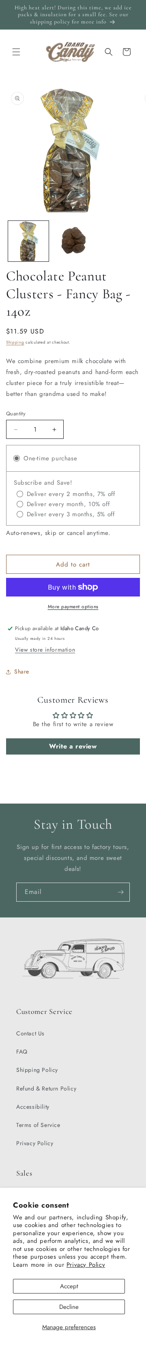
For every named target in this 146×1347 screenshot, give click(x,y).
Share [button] (21, 671)
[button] (16, 52)
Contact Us (30, 1033)
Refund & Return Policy (46, 1088)
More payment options (73, 606)
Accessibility (32, 1107)
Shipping (15, 342)
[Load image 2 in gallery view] (73, 241)
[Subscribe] (120, 892)
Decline (69, 1306)
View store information (45, 650)
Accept (69, 1286)
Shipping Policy (37, 1070)
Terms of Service (38, 1125)
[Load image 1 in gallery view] (28, 241)
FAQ (22, 1052)
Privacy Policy (86, 1264)
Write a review (73, 746)
